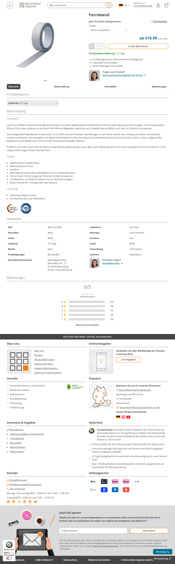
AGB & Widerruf (44, 559)
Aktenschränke (17, 447)
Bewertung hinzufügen (87, 324)
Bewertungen (159, 86)
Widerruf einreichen (99, 559)
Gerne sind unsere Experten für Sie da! (123, 75)
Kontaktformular (111, 263)
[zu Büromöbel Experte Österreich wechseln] (123, 417)
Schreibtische (17, 438)
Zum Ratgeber (128, 359)
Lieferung (39, 372)
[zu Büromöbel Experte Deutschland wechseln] (118, 417)
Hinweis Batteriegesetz (46, 368)
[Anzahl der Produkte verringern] (91, 46)
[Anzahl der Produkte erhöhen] (102, 46)
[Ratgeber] (8, 501)
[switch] (9, 558)
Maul (56, 260)
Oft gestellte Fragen (44, 359)
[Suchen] (108, 5)
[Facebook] (13, 501)
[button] (79, 5)
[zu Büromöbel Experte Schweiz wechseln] (128, 417)
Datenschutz (70, 559)
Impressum (18, 559)
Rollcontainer (17, 451)
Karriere (38, 355)
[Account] (158, 5)
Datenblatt (110, 86)
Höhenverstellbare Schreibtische (27, 434)
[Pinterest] (30, 501)
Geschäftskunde (143, 6)
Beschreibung (61, 86)
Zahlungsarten (54, 372)
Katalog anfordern (43, 363)
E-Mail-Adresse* (70, 530)
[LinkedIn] (24, 501)
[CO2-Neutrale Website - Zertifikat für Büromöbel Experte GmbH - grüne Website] (75, 387)
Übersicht (13, 86)
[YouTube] (35, 501)
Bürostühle (15, 442)
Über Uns (39, 350)
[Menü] (10, 5)
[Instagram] (19, 501)
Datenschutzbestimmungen (106, 546)
